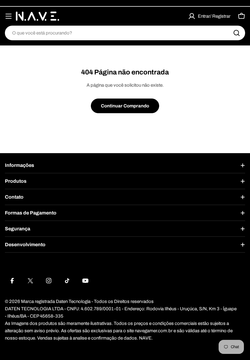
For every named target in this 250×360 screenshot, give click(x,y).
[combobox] (125, 33)
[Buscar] (236, 33)
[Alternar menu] (8, 16)
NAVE (145, 338)
